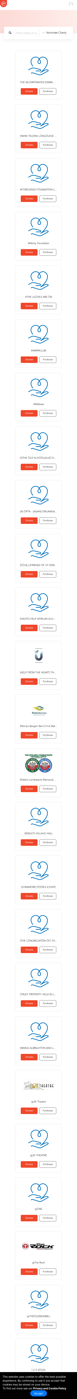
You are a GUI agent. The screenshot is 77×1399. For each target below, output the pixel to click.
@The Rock (38, 1262)
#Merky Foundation (38, 243)
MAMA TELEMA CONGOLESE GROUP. (38, 136)
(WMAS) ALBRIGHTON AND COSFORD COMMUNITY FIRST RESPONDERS (38, 1048)
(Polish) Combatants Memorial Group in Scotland (38, 779)
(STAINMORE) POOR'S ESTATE (38, 887)
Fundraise (48, 91)
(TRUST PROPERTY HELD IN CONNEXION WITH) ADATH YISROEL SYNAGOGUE (38, 994)
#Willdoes (38, 404)
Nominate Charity (56, 32)
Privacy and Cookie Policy (49, 1388)
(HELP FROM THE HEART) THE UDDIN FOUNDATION (38, 672)
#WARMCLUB (38, 350)
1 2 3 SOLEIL (38, 1370)
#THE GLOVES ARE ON (38, 297)
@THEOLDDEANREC (38, 1316)
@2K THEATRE (38, 1155)
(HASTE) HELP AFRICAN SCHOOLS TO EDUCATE (38, 618)
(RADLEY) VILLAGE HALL (38, 833)
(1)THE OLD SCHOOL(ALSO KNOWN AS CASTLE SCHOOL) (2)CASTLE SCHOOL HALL (38, 457)
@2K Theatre (38, 1101)
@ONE (38, 1209)
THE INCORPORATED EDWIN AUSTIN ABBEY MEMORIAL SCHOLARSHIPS (38, 82)
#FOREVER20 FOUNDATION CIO (38, 189)
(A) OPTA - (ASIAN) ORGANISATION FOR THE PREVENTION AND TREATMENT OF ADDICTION (38, 511)
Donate (29, 91)
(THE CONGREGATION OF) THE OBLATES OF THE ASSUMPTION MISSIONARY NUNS (38, 940)
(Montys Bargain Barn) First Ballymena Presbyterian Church (38, 726)
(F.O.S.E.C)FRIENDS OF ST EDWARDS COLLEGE (38, 565)
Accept (38, 1393)
